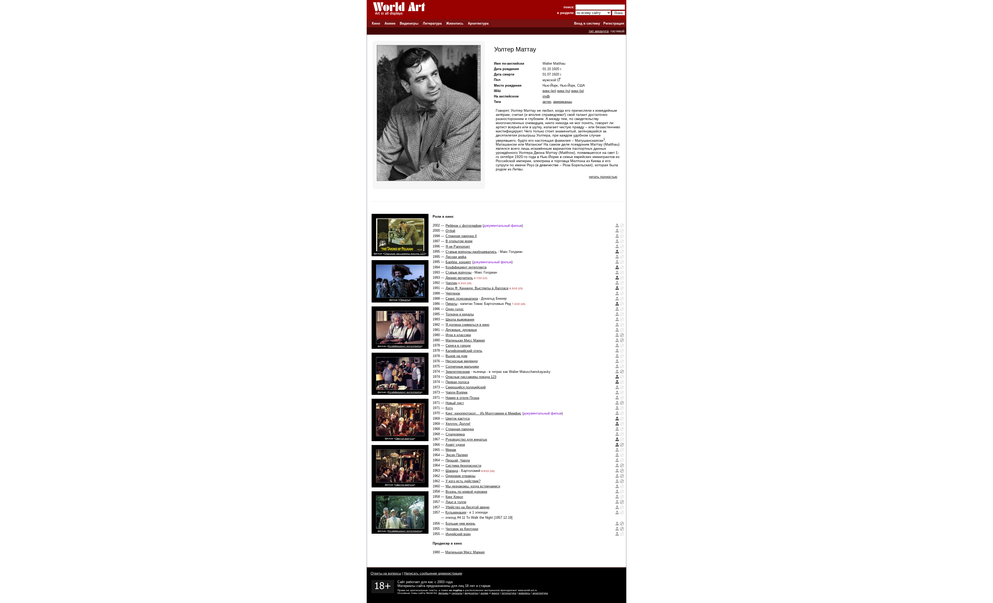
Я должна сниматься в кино (467, 325)
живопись (524, 593)
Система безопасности (463, 466)
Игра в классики (458, 335)
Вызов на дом (456, 356)
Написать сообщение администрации (433, 573)
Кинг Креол (454, 497)
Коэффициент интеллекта (404, 346)
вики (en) (549, 91)
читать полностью (603, 177)
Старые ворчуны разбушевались (471, 252)
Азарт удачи (455, 445)
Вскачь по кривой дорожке (466, 492)
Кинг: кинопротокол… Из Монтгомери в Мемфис (483, 413)
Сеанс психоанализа (462, 298)
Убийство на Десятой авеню (468, 507)
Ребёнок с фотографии (464, 226)
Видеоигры (409, 23)
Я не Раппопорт (458, 246)
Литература (432, 23)
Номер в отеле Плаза (462, 398)
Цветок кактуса (404, 438)
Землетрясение (458, 372)
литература (508, 593)
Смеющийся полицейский (466, 387)
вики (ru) (563, 91)
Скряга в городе (458, 346)
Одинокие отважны (460, 476)
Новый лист (455, 403)
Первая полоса (457, 382)
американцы (562, 102)
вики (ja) (577, 91)
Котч (449, 408)
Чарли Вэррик (457, 392)
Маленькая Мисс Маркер (465, 340)
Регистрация (613, 23)
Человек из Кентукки (462, 529)
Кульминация (455, 512)
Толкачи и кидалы (460, 314)
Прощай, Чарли (458, 460)
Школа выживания (460, 319)
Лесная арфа (456, 257)
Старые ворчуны (458, 272)
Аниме (390, 23)
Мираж (451, 450)
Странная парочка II (461, 236)
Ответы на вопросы (386, 573)
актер (547, 102)
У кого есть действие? (463, 481)
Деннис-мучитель (459, 278)
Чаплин (451, 283)
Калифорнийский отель (464, 351)
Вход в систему (587, 23)
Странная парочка (460, 429)
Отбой (450, 231)
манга (495, 593)
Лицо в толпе (456, 502)
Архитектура (478, 23)
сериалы (457, 593)
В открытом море (459, 241)
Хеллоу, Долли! (458, 424)
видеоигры (471, 593)
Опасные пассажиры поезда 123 (404, 253)
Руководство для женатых (466, 439)
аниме (484, 593)
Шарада (452, 471)
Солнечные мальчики (462, 366)
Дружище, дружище (461, 330)
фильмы (443, 593)
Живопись (454, 23)
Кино (376, 23)
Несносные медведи (462, 361)
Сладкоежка (455, 434)
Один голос (455, 309)
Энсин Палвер (457, 455)
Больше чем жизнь (460, 523)
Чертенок (453, 293)
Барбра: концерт (458, 262)
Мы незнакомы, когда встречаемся (473, 486)
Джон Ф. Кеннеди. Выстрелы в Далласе (477, 288)
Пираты (404, 299)
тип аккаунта (598, 31)
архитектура (540, 593)
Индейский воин (458, 534)
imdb (546, 96)
